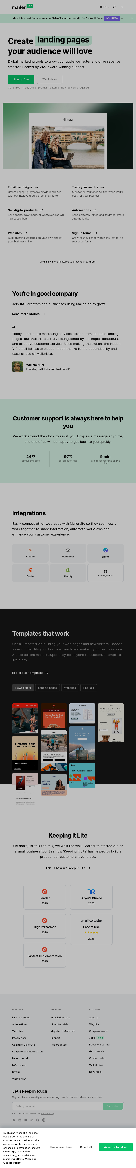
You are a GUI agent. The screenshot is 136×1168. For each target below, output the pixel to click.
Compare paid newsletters (27, 1051)
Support (55, 1037)
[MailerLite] (22, 6)
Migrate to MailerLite (63, 1031)
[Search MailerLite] (114, 7)
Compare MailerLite (23, 1044)
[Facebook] (14, 1120)
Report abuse (59, 1044)
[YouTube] (26, 1120)
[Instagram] (37, 1120)
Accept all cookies (115, 1147)
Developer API (20, 1058)
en (104, 7)
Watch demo (49, 79)
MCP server (19, 1065)
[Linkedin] (32, 1120)
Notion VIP (63, 369)
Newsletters (23, 687)
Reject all (86, 1147)
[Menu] (121, 7)
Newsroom (95, 1071)
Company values (98, 1031)
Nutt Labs (43, 369)
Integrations (19, 1037)
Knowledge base (60, 1017)
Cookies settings (61, 1147)
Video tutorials (59, 1024)
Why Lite (94, 1024)
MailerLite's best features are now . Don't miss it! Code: (68, 18)
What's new (19, 1078)
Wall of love (96, 1065)
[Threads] (43, 1120)
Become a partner (99, 1044)
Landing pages (47, 687)
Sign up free (21, 79)
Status (16, 1072)
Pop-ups (88, 687)
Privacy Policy (47, 1113)
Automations (19, 1024)
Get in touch (96, 1051)
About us (94, 1017)
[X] (20, 1120)
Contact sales (97, 1058)
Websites (70, 687)
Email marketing (21, 1017)
